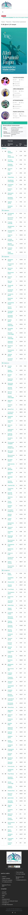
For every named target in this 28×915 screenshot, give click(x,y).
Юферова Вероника (10, 728)
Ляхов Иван (11, 707)
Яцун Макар (11, 773)
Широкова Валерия (10, 379)
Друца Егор (10, 409)
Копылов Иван (10, 425)
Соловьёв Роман (10, 613)
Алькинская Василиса (11, 558)
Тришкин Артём (10, 639)
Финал (4, 148)
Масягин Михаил (10, 392)
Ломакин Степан (10, 690)
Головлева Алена (10, 489)
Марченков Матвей (10, 193)
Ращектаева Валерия (11, 566)
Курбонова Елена (10, 549)
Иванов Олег (11, 582)
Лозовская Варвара (10, 290)
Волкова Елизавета (10, 695)
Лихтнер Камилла (10, 388)
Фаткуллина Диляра (11, 523)
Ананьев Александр (10, 337)
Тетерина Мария (10, 834)
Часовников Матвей (11, 214)
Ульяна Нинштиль (18, 112)
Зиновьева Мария (10, 770)
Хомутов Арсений (10, 656)
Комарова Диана (10, 473)
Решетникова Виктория (11, 540)
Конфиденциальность (21, 880)
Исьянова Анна (10, 532)
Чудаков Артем (10, 202)
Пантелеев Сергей (10, 185)
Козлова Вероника (10, 481)
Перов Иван (11, 177)
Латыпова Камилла (10, 601)
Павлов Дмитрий (10, 621)
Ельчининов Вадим (11, 303)
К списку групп (8, 122)
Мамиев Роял (11, 790)
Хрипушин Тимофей (10, 384)
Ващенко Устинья (10, 794)
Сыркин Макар (10, 366)
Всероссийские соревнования (19, 21)
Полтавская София (11, 264)
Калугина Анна (10, 660)
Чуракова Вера (10, 497)
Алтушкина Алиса (10, 578)
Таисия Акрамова (18, 77)
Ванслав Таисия (10, 281)
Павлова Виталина (10, 626)
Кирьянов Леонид (10, 814)
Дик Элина (10, 826)
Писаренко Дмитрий (10, 312)
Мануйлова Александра (11, 181)
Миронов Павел (10, 401)
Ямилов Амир (10, 806)
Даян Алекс (11, 798)
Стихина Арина (10, 843)
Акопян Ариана (10, 307)
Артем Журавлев (18, 100)
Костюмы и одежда (20, 874)
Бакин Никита (9, 574)
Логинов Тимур (10, 647)
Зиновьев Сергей (10, 682)
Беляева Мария (10, 506)
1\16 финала (6, 570)
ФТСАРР (4, 892)
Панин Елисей (9, 502)
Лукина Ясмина (10, 609)
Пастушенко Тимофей (11, 443)
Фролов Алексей (10, 630)
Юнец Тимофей (10, 152)
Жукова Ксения (10, 515)
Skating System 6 (6, 899)
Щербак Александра (11, 397)
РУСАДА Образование (7, 904)
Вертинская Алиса (11, 273)
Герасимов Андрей (10, 839)
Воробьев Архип (10, 346)
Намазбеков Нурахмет (11, 699)
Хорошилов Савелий (11, 750)
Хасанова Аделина (10, 359)
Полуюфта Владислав (10, 510)
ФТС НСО (4, 893)
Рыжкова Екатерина (10, 165)
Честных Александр (10, 160)
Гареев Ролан (9, 519)
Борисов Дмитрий (10, 434)
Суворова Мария (10, 745)
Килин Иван (11, 605)
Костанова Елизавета (10, 703)
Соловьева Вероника (10, 412)
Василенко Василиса (10, 218)
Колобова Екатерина (10, 198)
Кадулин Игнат (10, 277)
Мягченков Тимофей (10, 451)
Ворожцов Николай (10, 536)
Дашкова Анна (10, 173)
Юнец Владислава (11, 156)
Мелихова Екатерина (10, 617)
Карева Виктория (10, 371)
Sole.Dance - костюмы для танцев (10, 901)
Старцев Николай (10, 222)
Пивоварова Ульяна (11, 350)
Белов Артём (11, 766)
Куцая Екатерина (10, 253)
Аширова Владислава (11, 447)
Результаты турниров (7, 880)
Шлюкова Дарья (10, 206)
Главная (3, 21)
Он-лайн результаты (7, 881)
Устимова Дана (10, 810)
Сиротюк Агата (10, 235)
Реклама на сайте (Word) (20, 877)
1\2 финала (6, 210)
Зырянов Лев (11, 485)
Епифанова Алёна (11, 652)
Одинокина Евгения (10, 430)
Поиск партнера (20, 872)
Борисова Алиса (10, 421)
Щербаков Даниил (10, 758)
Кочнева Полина (10, 643)
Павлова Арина (10, 405)
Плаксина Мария (10, 719)
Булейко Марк (10, 724)
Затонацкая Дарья (11, 686)
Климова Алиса (10, 189)
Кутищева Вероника (10, 316)
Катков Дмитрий (10, 469)
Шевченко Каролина (10, 342)
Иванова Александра (11, 333)
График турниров (6, 878)
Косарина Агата (10, 438)
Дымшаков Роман (10, 665)
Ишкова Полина (10, 585)
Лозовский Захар (10, 286)
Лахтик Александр (10, 782)
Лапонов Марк (10, 169)
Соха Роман (11, 589)
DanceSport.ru (5, 902)
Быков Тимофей (10, 741)
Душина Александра (11, 244)
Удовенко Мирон (10, 715)
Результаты (8, 21)
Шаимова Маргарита (10, 777)
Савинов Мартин (10, 248)
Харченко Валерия (10, 762)
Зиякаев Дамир (10, 355)
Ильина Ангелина (10, 819)
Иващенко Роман (10, 260)
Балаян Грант (10, 375)
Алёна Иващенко (18, 89)
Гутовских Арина (10, 634)
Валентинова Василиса (11, 456)
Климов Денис (10, 320)
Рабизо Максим (10, 562)
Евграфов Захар (10, 329)
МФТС (3, 895)
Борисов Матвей (10, 732)
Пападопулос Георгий (11, 231)
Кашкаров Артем (10, 417)
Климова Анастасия (10, 325)
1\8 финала (6, 363)
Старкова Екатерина (10, 678)
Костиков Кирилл (10, 460)
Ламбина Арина (10, 737)
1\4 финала (6, 256)
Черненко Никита (10, 528)
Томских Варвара (10, 787)
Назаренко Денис (10, 294)
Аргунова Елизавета (10, 801)
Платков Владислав (10, 240)
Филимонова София (11, 227)
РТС (3, 897)
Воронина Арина (10, 299)
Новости (4, 876)
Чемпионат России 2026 (6, 885)
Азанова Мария (10, 754)
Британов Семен (10, 268)
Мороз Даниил (10, 830)
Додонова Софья (10, 711)
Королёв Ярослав (10, 493)
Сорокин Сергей (10, 673)
